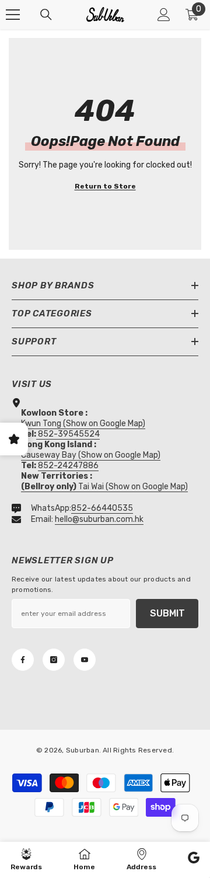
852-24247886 (68, 466)
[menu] (13, 15)
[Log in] (164, 14)
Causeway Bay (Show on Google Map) (90, 455)
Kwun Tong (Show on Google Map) (83, 423)
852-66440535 (102, 508)
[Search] (46, 15)
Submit (167, 613)
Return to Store (105, 186)
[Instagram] (54, 660)
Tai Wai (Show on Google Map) (104, 487)
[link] (194, 859)
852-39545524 (69, 434)
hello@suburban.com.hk (99, 519)
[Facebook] (23, 660)
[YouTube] (85, 660)
